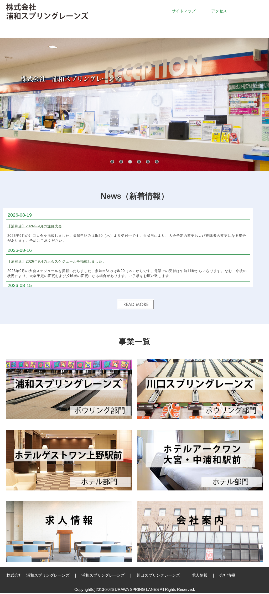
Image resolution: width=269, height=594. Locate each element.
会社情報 (227, 575)
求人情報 (200, 575)
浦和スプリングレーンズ (103, 575)
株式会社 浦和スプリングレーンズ (38, 575)
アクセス (219, 11)
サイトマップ (183, 11)
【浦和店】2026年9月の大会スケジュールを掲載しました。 (56, 261)
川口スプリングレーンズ (158, 575)
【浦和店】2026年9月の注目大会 (34, 226)
